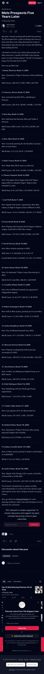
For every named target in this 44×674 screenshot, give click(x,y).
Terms (26, 659)
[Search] (40, 581)
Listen (39, 26)
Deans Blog (6, 9)
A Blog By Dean (7, 592)
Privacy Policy (22, 645)
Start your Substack (17, 665)
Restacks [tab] (15, 556)
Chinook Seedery (22, 499)
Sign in (39, 3)
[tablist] (10, 556)
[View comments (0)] (11, 31)
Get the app (32, 665)
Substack (12, 670)
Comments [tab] (6, 556)
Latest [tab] (9, 581)
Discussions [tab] (17, 581)
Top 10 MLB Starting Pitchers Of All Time (17, 588)
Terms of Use (32, 641)
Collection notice (35, 659)
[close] (38, 602)
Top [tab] (4, 581)
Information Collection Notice (26, 643)
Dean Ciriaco (11, 24)
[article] (22, 592)
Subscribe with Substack (23, 636)
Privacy (20, 659)
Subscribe (32, 3)
